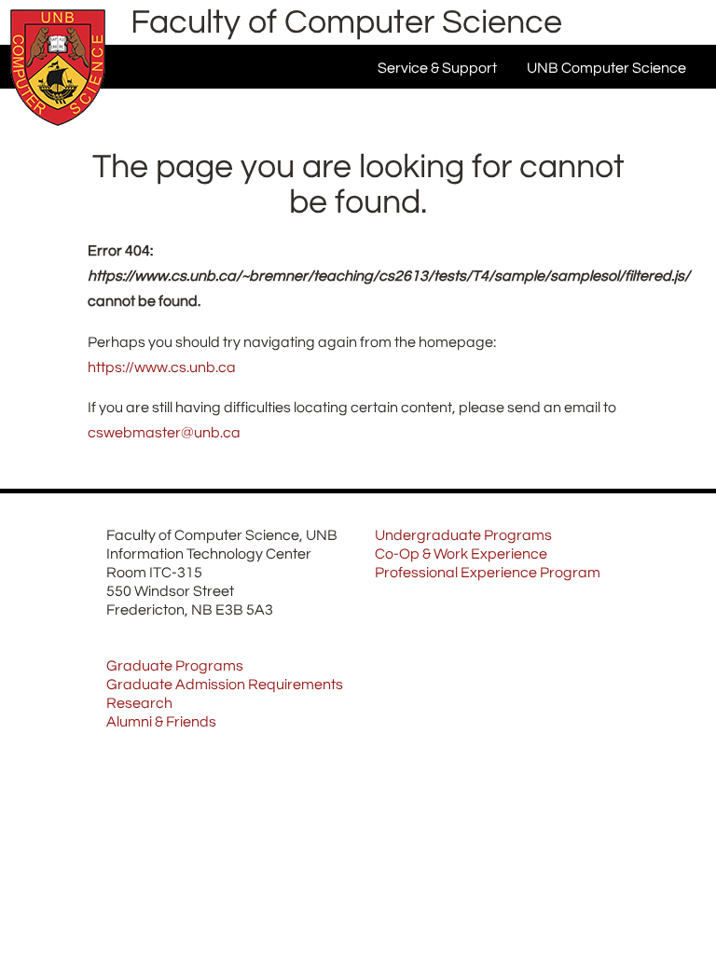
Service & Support (437, 68)
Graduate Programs (174, 665)
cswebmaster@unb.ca (164, 432)
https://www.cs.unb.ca (162, 367)
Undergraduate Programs (463, 535)
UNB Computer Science (606, 68)
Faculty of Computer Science (346, 22)
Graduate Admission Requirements (224, 684)
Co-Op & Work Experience (461, 554)
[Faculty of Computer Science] (58, 130)
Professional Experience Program (487, 572)
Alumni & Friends (161, 721)
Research (139, 703)
